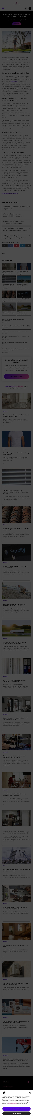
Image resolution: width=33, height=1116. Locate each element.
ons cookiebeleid (12, 1103)
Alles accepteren (16, 1109)
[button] (30, 1093)
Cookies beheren (16, 1113)
